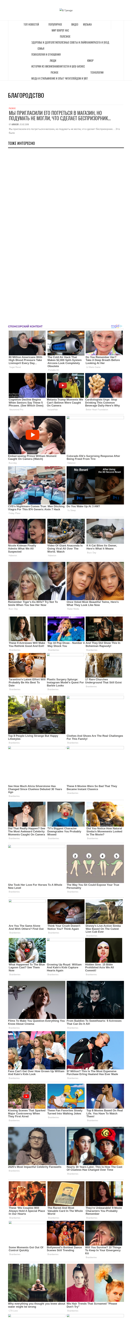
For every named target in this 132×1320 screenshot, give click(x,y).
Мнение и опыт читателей (61, 78)
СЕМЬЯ (41, 48)
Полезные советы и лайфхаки (75, 42)
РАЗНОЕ (54, 72)
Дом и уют (82, 78)
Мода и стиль (39, 78)
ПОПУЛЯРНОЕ (55, 24)
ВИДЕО (74, 24)
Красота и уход (100, 42)
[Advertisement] (32, 234)
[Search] (117, 25)
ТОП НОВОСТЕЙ (31, 24)
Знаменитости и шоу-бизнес (68, 66)
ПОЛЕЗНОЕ (65, 36)
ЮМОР (90, 61)
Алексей (15, 124)
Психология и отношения (46, 54)
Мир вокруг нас (60, 30)
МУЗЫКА (87, 24)
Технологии (97, 72)
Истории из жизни (41, 66)
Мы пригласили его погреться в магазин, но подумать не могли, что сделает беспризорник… (60, 115)
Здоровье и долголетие (44, 42)
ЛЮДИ (53, 61)
